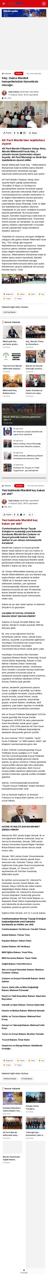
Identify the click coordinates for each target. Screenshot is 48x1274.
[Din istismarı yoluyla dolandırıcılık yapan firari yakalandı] (24, 432)
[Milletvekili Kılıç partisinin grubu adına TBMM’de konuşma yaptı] (12, 336)
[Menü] (4, 3)
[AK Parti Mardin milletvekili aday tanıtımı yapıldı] (12, 1127)
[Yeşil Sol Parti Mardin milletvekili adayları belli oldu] (12, 361)
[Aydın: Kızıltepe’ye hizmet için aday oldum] (35, 385)
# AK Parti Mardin (9, 312)
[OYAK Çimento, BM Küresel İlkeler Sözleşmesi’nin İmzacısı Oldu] (24, 456)
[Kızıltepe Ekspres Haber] (15, 3)
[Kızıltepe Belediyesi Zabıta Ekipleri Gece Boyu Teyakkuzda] (12, 1103)
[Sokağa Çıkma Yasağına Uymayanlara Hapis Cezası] (35, 1103)
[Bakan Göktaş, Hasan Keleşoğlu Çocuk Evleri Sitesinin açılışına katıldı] (24, 444)
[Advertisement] (24, 44)
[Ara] (44, 3)
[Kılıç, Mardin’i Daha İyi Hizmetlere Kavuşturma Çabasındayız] (35, 336)
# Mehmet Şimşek (9, 1079)
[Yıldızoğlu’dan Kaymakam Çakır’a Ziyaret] (35, 1127)
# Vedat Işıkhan (26, 1079)
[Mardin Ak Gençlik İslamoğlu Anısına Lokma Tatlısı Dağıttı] (35, 361)
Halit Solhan (13, 92)
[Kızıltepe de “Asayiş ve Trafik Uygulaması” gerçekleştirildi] (24, 468)
